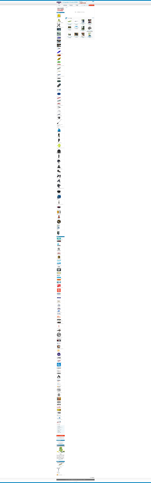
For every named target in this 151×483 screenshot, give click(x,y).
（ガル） (58, 283)
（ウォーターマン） (59, 259)
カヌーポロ (58, 79)
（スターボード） (59, 328)
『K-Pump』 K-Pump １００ (76, 24)
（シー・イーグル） (59, 314)
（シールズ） (58, 318)
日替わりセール (59, 17)
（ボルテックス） (59, 391)
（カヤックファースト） (60, 278)
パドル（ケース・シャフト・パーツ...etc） (60, 127)
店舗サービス (59, 430)
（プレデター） (59, 378)
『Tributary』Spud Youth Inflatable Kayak (69, 24)
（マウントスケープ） (59, 392)
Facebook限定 (58, 424)
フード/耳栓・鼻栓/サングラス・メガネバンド (60, 188)
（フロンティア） (59, 374)
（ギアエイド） (59, 292)
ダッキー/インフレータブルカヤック (60, 76)
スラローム (58, 49)
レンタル (58, 235)
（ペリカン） (58, 387)
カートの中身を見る (60, 435)
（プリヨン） (58, 382)
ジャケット (58, 132)
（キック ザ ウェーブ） (60, 287)
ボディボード (58, 87)
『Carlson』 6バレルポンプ (58, 472)
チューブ (58, 96)
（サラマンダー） (59, 309)
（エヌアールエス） (59, 267)
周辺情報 (59, 431)
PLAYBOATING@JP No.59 (83, 23)
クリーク (58, 60)
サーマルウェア (59, 153)
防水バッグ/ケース (59, 214)
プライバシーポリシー (80, 479)
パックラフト (58, 82)
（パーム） (58, 366)
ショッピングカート (91, 5)
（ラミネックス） (59, 411)
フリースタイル (59, 56)
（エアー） (58, 264)
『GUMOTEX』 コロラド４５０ (60, 466)
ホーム (59, 5)
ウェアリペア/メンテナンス (60, 204)
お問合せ (77, 5)
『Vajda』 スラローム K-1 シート (70, 29)
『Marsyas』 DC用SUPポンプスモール (69, 37)
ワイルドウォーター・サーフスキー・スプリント (60, 65)
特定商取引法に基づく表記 (74, 479)
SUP (57, 72)
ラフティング (58, 69)
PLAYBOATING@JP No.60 (83, 30)
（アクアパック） (59, 246)
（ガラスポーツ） (59, 280)
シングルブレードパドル (60, 124)
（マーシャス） (59, 396)
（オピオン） (58, 276)
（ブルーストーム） (59, 385)
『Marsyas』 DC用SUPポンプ (89, 30)
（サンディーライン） (59, 312)
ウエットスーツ (59, 158)
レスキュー (58, 209)
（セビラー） (58, 344)
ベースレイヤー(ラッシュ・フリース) (60, 148)
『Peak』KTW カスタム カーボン (90, 24)
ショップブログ (71, 5)
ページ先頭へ (92, 477)
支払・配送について (65, 5)
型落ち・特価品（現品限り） (60, 22)
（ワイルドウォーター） (60, 419)
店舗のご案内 (59, 432)
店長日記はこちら (61, 459)
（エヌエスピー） (59, 271)
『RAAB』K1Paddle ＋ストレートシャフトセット (76, 36)
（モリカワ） (58, 400)
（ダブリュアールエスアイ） (60, 348)
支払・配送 (69, 479)
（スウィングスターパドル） (60, 323)
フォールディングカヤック (60, 105)
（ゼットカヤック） (59, 341)
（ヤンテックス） (59, 405)
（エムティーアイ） (59, 265)
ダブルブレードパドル (59, 119)
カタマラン (58, 108)
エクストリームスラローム (60, 53)
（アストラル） (59, 251)
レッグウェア (58, 137)
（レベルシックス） (59, 416)
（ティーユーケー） (59, 356)
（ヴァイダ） (58, 261)
